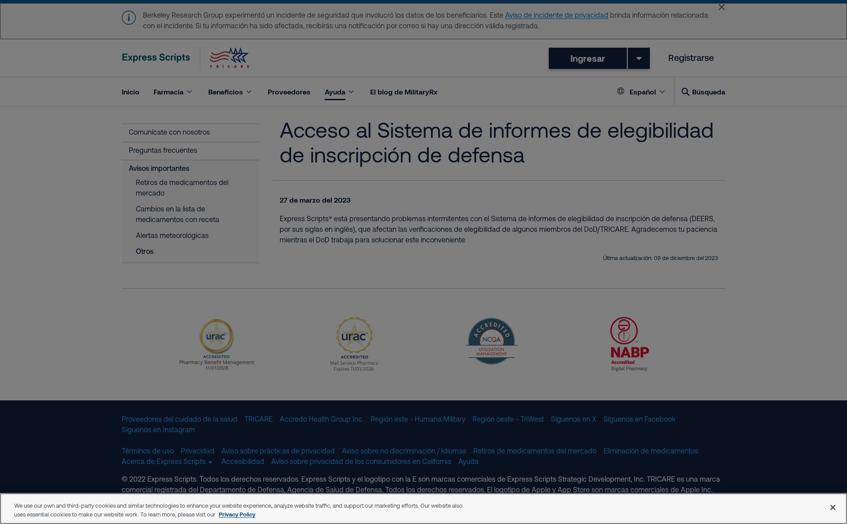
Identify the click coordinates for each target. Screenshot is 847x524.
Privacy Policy (237, 514)
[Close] (833, 507)
